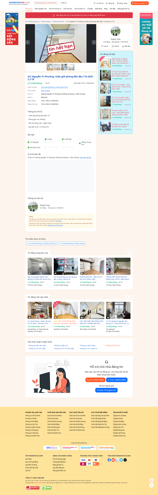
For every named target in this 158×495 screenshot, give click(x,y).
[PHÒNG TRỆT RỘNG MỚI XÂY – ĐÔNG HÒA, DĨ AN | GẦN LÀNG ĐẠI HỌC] (118, 266)
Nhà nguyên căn (41, 9)
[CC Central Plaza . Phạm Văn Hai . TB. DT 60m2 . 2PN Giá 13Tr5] (40, 310)
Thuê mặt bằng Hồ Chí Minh (100, 416)
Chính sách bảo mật (31, 468)
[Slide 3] (64, 67)
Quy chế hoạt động (31, 462)
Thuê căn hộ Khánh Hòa (77, 430)
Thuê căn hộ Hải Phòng (76, 427)
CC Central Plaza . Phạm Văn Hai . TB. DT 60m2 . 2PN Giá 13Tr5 (40, 322)
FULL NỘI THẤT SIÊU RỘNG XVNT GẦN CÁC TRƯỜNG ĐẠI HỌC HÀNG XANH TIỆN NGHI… (92, 322)
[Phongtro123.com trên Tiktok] (125, 461)
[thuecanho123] (88, 448)
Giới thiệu (28, 459)
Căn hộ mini (67, 9)
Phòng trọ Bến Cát (61, 345)
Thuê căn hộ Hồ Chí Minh (77, 416)
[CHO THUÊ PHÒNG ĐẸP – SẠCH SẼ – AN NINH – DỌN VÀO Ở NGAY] (66, 310)
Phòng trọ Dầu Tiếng (87, 345)
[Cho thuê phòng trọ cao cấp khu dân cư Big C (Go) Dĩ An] (66, 266)
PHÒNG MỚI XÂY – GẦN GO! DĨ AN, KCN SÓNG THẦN (91, 278)
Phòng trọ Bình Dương (32, 427)
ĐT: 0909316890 (97, 380)
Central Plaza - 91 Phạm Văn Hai (38, 329)
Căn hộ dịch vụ (79, 9)
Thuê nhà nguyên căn (56, 412)
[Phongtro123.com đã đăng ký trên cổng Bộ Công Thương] (32, 487)
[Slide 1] (50, 67)
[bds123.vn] (51, 448)
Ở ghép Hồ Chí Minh (119, 416)
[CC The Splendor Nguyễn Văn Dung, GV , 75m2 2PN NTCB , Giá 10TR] (118, 310)
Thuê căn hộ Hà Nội (75, 418)
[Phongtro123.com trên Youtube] (113, 461)
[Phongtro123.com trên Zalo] (117, 461)
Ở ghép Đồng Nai (118, 430)
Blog (105, 9)
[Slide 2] (57, 67)
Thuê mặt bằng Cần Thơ (99, 424)
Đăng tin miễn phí (141, 3)
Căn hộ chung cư (55, 9)
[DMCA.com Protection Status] (46, 487)
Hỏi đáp (112, 9)
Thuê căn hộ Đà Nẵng (76, 424)
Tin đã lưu (100, 3)
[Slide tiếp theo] (93, 42)
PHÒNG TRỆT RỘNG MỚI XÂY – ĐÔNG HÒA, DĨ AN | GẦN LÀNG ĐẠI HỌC (117, 278)
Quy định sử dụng (31, 465)
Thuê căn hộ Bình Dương (77, 421)
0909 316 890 (37, 482)
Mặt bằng (98, 9)
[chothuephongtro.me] (106, 448)
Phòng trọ (28, 9)
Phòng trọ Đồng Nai (31, 430)
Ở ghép (90, 9)
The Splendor (110, 329)
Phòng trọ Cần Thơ (31, 424)
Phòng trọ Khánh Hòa (32, 436)
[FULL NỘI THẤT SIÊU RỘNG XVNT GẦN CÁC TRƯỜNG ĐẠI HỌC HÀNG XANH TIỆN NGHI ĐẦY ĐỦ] (92, 310)
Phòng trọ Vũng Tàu (31, 433)
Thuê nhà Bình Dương (54, 421)
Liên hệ (27, 471)
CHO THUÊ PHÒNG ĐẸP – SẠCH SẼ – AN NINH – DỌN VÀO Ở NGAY (66, 322)
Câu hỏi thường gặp (59, 459)
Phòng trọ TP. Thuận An (88, 348)
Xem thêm (58, 221)
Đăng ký (111, 3)
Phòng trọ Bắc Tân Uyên (37, 345)
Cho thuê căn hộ (76, 412)
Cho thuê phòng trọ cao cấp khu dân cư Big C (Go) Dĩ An (65, 278)
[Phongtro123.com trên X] (121, 461)
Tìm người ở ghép (120, 412)
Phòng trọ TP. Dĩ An (113, 345)
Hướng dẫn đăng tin (59, 462)
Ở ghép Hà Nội (118, 418)
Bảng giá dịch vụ (124, 9)
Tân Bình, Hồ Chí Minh (35, 331)
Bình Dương (45, 91)
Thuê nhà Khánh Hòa (54, 433)
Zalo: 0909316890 (118, 380)
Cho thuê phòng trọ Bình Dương (72, 243)
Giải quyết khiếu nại (59, 471)
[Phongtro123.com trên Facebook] (109, 461)
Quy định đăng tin (58, 468)
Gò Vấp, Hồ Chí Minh (113, 331)
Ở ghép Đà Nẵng (118, 421)
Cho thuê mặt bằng (99, 412)
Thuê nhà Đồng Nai (53, 427)
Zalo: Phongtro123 (107, 390)
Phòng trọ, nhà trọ (33, 412)
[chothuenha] (70, 448)
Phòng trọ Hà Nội (31, 418)
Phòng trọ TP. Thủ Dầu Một (64, 348)
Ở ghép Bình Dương (119, 424)
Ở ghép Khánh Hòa (119, 436)
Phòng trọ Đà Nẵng (31, 421)
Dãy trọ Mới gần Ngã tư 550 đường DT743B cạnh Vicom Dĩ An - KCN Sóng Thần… (39, 278)
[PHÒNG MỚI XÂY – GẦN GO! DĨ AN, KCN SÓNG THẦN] (92, 266)
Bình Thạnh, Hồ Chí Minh (88, 329)
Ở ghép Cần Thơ (118, 427)
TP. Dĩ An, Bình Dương (35, 285)
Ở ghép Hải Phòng (119, 433)
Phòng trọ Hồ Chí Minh (32, 416)
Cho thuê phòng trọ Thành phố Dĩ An (54, 87)
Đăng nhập (123, 3)
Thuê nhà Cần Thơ (53, 430)
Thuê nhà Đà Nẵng (53, 424)
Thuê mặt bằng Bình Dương (100, 427)
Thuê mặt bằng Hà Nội (98, 418)
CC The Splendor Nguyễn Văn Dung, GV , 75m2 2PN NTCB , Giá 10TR (118, 322)
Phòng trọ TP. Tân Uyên (37, 348)
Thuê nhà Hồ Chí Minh (54, 416)
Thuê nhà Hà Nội (52, 418)
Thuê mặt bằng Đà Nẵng (99, 421)
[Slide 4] (71, 67)
